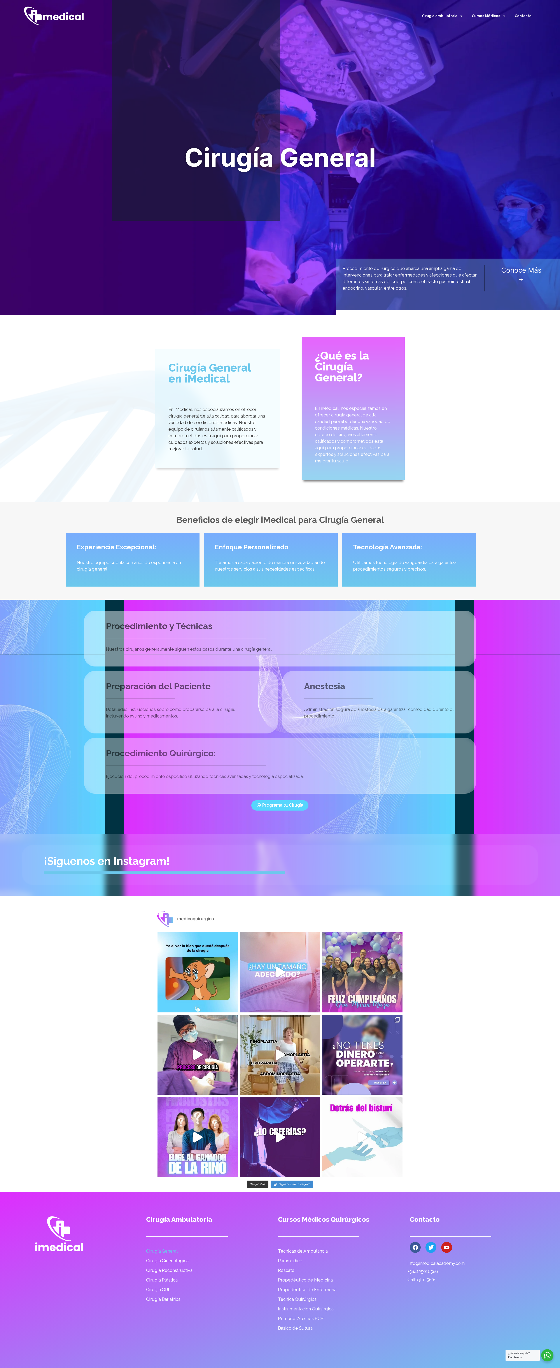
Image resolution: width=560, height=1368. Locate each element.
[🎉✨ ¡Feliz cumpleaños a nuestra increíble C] (362, 972)
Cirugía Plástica (162, 1280)
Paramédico (290, 1260)
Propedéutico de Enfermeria (307, 1289)
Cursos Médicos (486, 16)
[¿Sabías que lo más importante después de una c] (198, 1055)
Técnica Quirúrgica (297, 1299)
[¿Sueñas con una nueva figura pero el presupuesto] (362, 1055)
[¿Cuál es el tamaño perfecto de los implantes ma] (280, 972)
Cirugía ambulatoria (439, 16)
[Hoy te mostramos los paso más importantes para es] (362, 1137)
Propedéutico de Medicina (305, 1280)
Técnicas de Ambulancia (303, 1251)
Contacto (523, 16)
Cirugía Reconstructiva (169, 1270)
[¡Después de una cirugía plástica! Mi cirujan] (198, 972)
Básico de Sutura (295, 1328)
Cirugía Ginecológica (167, 1260)
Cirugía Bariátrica (163, 1299)
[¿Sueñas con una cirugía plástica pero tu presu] (280, 1055)
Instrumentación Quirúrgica (306, 1309)
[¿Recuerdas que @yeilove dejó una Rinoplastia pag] (198, 1137)
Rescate (286, 1270)
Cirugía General (162, 1251)
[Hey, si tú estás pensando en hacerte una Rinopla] (280, 1137)
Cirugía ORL (158, 1289)
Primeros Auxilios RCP (301, 1318)
